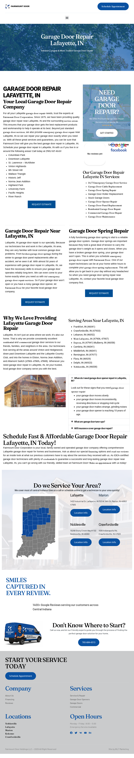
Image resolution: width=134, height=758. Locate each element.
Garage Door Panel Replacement (105, 205)
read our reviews (120, 451)
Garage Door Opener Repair (102, 201)
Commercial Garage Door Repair (105, 213)
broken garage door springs (36, 254)
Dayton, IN (79, 342)
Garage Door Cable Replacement (105, 186)
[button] (67, 18)
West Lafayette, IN (83, 338)
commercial (25, 342)
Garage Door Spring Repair (102, 190)
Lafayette (10, 727)
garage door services (14, 132)
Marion (9, 730)
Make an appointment (100, 463)
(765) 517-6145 (53, 151)
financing (93, 451)
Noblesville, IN (81, 366)
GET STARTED (106, 133)
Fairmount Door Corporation (18, 117)
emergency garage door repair (59, 132)
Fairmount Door (13, 288)
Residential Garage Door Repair (104, 209)
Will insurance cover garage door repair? (93, 428)
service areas (71, 121)
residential (8, 342)
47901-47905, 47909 (36, 361)
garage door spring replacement (101, 267)
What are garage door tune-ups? (89, 421)
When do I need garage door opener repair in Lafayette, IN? (98, 379)
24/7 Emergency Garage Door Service (107, 182)
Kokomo (9, 733)
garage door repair (35, 113)
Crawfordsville (13, 737)
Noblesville (11, 723)
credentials (49, 459)
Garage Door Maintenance (101, 216)
